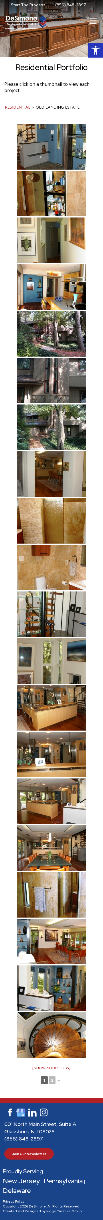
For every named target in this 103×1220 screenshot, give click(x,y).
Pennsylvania (63, 1180)
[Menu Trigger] (93, 21)
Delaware (17, 1190)
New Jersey (21, 1180)
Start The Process (28, 4)
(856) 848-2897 (70, 4)
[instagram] (44, 1112)
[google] (21, 1112)
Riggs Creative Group (64, 1211)
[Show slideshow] (51, 1067)
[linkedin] (32, 1112)
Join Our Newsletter (29, 1154)
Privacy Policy (13, 1201)
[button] (95, 50)
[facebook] (9, 1112)
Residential (17, 107)
